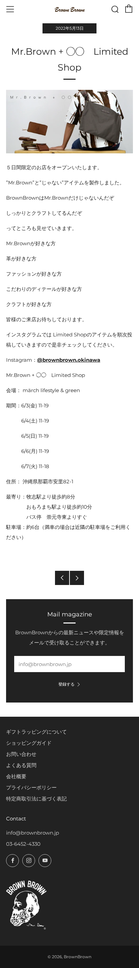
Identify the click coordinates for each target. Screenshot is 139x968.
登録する (66, 684)
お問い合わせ (21, 754)
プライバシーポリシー (31, 787)
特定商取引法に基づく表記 (36, 798)
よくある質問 (21, 765)
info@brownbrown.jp (32, 833)
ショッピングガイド (29, 743)
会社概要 (16, 776)
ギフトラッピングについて (36, 732)
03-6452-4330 (23, 844)
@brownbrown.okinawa (68, 360)
